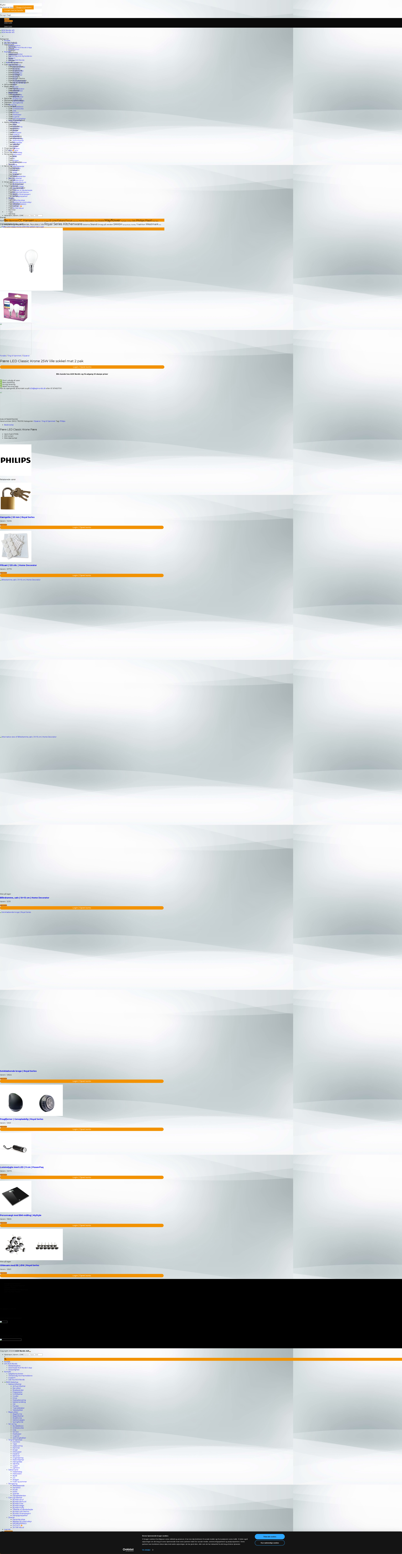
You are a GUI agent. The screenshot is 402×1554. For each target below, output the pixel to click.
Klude (11, 158)
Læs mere (3, 525)
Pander (16, 87)
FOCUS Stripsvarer (16, 184)
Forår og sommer (15, 63)
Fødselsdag (17, 152)
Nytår (10, 59)
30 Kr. (10, 116)
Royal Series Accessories (29, 224)
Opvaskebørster (19, 176)
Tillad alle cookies (269, 1537)
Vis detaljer (146, 1550)
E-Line (53, 220)
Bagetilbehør (13, 90)
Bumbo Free (13, 73)
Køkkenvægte (14, 94)
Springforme (18, 103)
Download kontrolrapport (11, 1318)
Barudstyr (12, 124)
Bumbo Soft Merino (21, 192)
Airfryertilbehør (10, 84)
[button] (6, 19)
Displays (7, 102)
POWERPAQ (7, 224)
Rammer (12, 210)
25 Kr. (10, 114)
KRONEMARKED (20, 1523)
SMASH (117, 224)
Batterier (8, 98)
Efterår (11, 49)
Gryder (11, 132)
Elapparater (13, 128)
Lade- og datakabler (16, 188)
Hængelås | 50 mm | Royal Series (17, 517)
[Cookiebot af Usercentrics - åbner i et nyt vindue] (128, 1549)
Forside (7, 41)
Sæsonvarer (9, 45)
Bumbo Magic (18, 186)
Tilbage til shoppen (23, 7)
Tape (10, 212)
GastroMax (75, 221)
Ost (9, 140)
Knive (10, 134)
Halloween (17, 154)
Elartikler (12, 190)
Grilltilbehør (13, 130)
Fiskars (7, 104)
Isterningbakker (19, 119)
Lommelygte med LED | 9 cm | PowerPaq (21, 1167)
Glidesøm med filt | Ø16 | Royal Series (19, 1265)
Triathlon (140, 224)
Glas (14, 111)
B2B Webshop (12, 1382)
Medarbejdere (14, 46)
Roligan (16, 160)
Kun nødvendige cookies (270, 1543)
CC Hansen (26, 220)
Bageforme (13, 88)
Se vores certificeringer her (11, 1336)
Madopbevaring (15, 138)
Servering (12, 105)
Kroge (11, 198)
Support (11, 1378)
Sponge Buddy (127, 224)
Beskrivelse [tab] (9, 425)
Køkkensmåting (15, 136)
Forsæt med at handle (13, 10)
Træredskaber (18, 89)
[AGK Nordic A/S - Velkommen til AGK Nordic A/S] (7, 31)
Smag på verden (105, 224)
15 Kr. (10, 110)
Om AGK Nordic (10, 1364)
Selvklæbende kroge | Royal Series (18, 1071)
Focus (68, 220)
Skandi (93, 224)
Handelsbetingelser (12, 1284)
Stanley (133, 224)
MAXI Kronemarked (16, 120)
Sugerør (16, 117)
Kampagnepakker (20, 196)
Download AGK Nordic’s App (20, 47)
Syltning (11, 47)
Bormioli (13, 220)
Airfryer (4, 220)
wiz (160, 224)
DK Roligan (45, 221)
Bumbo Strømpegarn (21, 194)
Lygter (11, 202)
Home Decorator (86, 221)
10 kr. (10, 108)
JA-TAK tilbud (18, 208)
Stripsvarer (8, 182)
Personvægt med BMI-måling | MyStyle (20, 1215)
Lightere (16, 148)
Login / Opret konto (82, 367)
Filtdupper (17, 133)
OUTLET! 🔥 (9, 150)
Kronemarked (10, 106)
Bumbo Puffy (14, 77)
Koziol (101, 221)
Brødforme (17, 99)
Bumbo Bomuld (19, 182)
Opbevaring (13, 206)
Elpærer (16, 135)
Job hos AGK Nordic (16, 60)
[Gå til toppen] (30, 1351)
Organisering (9, 148)
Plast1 (148, 220)
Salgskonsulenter (15, 1374)
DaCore (38, 221)
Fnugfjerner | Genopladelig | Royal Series (21, 1119)
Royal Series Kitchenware (63, 224)
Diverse (11, 1517)
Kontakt (7, 52)
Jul (14, 158)
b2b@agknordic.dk (38, 388)
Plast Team (155, 221)
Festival (11, 51)
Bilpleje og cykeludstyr (22, 202)
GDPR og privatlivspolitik (14, 1286)
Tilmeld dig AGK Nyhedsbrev (20, 56)
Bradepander (14, 126)
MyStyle (124, 221)
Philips (140, 220)
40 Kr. (10, 118)
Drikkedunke (18, 109)
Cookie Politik (9, 1288)
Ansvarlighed (13, 1370)
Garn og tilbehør (15, 178)
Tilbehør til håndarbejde (22, 190)
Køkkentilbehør (10, 122)
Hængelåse (17, 142)
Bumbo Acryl (18, 180)
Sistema (86, 224)
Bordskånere (18, 107)
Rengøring (8, 154)
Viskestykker (13, 146)
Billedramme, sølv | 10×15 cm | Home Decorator (24, 897)
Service (16, 113)
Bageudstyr (9, 86)
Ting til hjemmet (11, 186)
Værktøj (11, 214)
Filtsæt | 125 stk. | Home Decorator (18, 565)
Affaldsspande (18, 166)
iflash (96, 221)
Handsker (12, 156)
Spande (11, 164)
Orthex (129, 221)
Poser (10, 208)
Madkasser (17, 115)
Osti (134, 221)
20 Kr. (10, 112)
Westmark (152, 224)
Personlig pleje (19, 200)
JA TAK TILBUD (10, 43)
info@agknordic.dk (8, 1309)
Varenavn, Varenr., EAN (13, 215)
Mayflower (112, 220)
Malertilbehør (18, 141)
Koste (15, 172)
